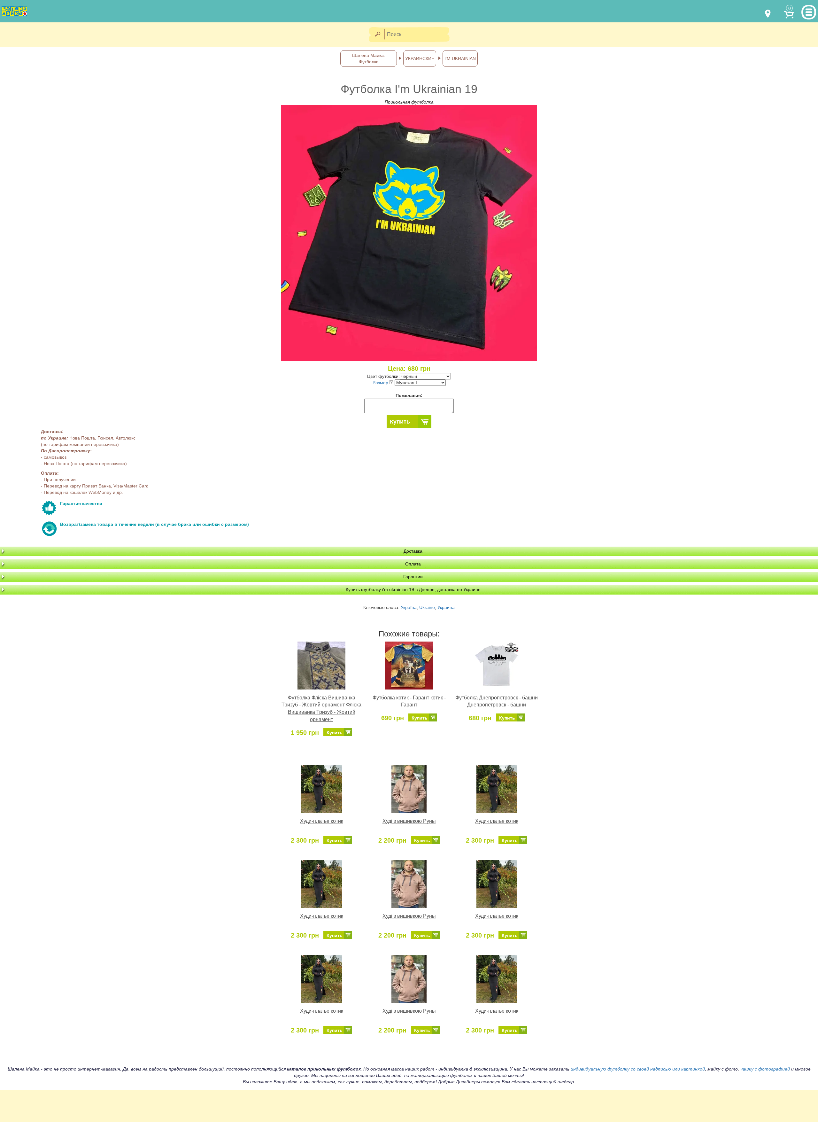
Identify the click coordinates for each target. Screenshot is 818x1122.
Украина (446, 607)
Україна (409, 607)
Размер (381, 382)
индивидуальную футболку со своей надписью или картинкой (638, 1068)
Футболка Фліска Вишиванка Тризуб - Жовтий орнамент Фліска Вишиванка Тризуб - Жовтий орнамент (321, 708)
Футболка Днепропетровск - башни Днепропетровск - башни (496, 701)
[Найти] (377, 34)
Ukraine (427, 607)
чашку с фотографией (765, 1068)
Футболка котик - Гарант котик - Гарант (409, 701)
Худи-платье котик (321, 821)
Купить (400, 421)
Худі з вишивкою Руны (409, 821)
